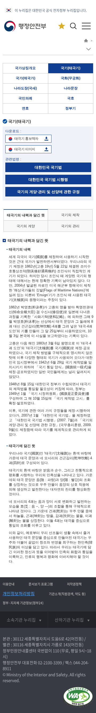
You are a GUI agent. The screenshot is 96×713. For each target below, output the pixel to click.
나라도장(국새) (25, 88)
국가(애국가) (25, 78)
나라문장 (71, 88)
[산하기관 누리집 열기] (72, 619)
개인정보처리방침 (19, 593)
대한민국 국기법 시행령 (48, 179)
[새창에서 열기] (78, 697)
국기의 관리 (70, 226)
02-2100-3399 (50, 663)
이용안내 (8, 584)
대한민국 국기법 (48, 167)
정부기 (70, 108)
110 (56, 651)
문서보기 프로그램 (41, 584)
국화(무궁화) (70, 78)
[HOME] (86, 41)
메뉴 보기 (88, 49)
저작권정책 (74, 584)
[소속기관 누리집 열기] (24, 619)
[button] (73, 26)
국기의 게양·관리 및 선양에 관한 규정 (48, 192)
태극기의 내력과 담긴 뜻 (26, 215)
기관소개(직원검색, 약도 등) (67, 594)
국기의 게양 (26, 226)
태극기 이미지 (24, 149)
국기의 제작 (70, 215)
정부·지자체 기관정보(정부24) (23, 603)
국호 (70, 98)
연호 (25, 108)
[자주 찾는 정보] (61, 26)
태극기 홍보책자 (26, 139)
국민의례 (25, 98)
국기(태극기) (70, 68)
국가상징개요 (25, 68)
